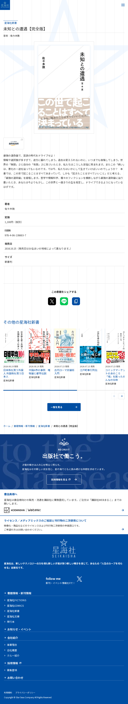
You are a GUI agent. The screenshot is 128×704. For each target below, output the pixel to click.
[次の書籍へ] (122, 396)
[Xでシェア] (52, 301)
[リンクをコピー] (76, 301)
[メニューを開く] (123, 5)
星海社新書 (10, 22)
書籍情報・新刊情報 (24, 426)
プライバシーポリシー (25, 692)
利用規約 (8, 692)
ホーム (6, 426)
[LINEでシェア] (64, 301)
